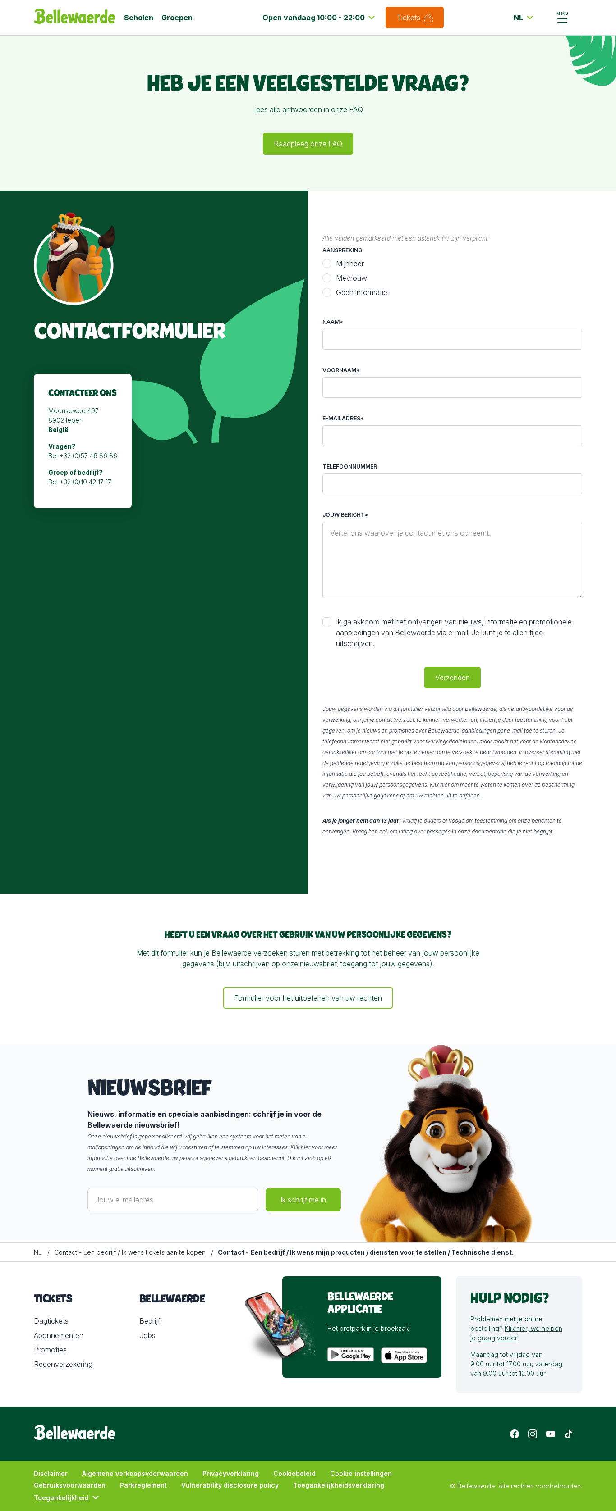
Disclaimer (51, 1473)
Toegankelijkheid (61, 1498)
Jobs (147, 1335)
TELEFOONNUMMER (349, 466)
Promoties (50, 1349)
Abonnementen (58, 1335)
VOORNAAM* (341, 370)
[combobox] (319, 17)
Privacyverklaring (230, 1473)
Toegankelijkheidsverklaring (338, 1485)
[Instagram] (532, 1433)
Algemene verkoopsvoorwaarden (135, 1473)
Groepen (177, 17)
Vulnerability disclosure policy (230, 1485)
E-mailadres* (343, 418)
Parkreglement (143, 1485)
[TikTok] (568, 1433)
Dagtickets (51, 1320)
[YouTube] (550, 1433)
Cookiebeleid (294, 1473)
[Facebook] (514, 1433)
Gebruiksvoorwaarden (70, 1485)
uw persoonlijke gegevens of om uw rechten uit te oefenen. (407, 795)
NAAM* (332, 322)
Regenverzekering (63, 1364)
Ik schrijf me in (303, 1199)
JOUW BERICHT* (345, 514)
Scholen (138, 17)
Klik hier (300, 1147)
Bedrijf (149, 1320)
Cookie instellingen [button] (361, 1473)
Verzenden (452, 677)
